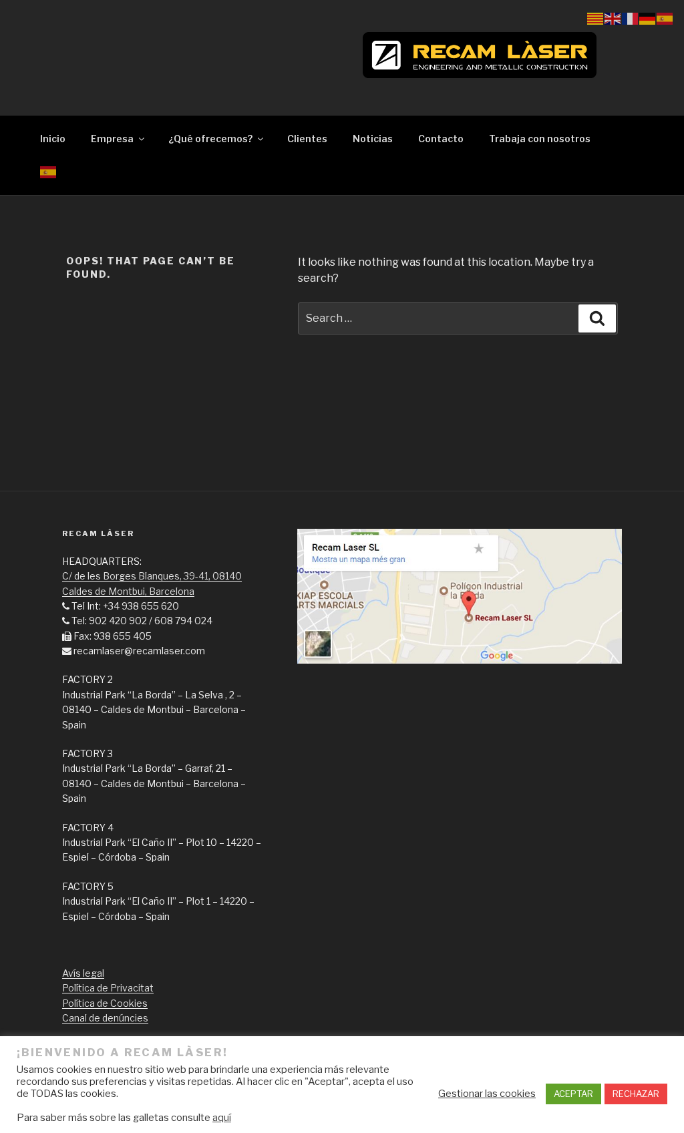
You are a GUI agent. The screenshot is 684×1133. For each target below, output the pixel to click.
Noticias (373, 138)
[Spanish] (48, 171)
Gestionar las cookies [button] (487, 1094)
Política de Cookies (105, 1003)
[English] (613, 17)
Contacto (441, 138)
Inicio (52, 138)
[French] (630, 17)
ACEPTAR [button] (573, 1093)
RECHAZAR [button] (636, 1093)
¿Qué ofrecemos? (210, 138)
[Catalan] (596, 17)
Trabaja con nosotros (539, 138)
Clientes (307, 138)
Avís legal (83, 973)
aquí (221, 1118)
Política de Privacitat (108, 987)
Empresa (112, 138)
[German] (648, 17)
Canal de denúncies (105, 1018)
